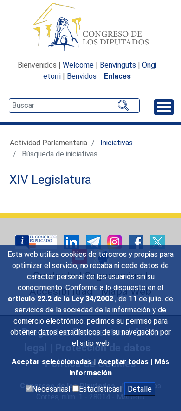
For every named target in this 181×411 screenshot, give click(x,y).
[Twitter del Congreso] (157, 241)
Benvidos (82, 76)
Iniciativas (116, 142)
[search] (74, 105)
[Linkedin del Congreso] (72, 241)
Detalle (140, 389)
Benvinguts (118, 65)
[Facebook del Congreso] (137, 241)
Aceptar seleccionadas (53, 361)
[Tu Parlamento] (37, 241)
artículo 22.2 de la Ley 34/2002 (61, 298)
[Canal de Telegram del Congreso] (94, 241)
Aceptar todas (124, 361)
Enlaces (117, 76)
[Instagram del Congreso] (115, 241)
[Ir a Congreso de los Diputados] (90, 27)
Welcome (78, 65)
